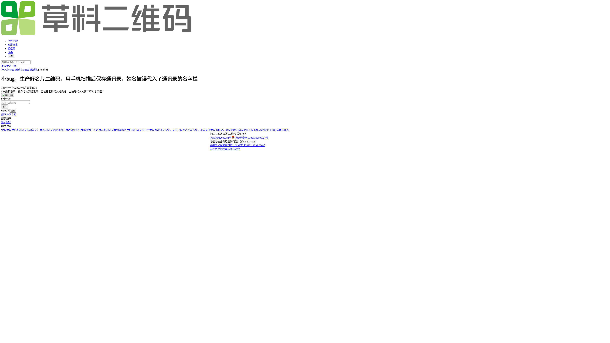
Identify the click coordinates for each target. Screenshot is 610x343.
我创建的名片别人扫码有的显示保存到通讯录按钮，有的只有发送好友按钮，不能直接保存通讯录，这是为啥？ (176, 130)
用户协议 (215, 149)
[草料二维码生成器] (96, 34)
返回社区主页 (9, 114)
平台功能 (13, 41)
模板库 (11, 48)
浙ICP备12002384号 (220, 137)
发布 (13, 111)
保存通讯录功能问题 (51, 130)
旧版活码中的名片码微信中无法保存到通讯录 (88, 130)
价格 (10, 52)
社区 (3, 69)
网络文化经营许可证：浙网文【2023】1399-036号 (237, 145)
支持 (11, 56)
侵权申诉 (225, 149)
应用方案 (13, 44)
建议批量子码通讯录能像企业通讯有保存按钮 (263, 130)
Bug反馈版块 (30, 69)
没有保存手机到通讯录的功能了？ (20, 130)
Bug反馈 (6, 122)
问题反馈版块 (14, 69)
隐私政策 (235, 149)
